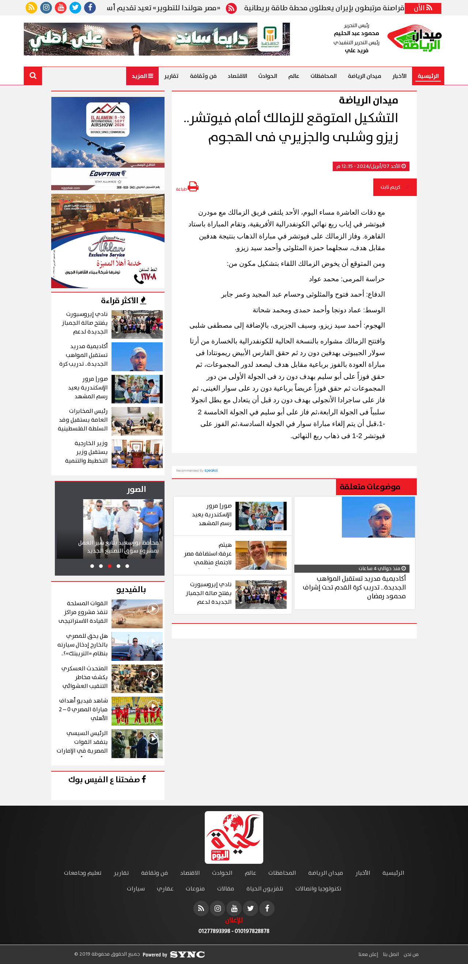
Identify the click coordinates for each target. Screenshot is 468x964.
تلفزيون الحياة (264, 888)
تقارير (171, 76)
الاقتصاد (237, 76)
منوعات (195, 888)
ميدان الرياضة (364, 76)
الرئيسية (428, 76)
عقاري (165, 888)
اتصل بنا (390, 954)
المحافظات (323, 76)
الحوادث (267, 76)
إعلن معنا (368, 954)
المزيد (140, 76)
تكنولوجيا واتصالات (318, 888)
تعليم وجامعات (83, 873)
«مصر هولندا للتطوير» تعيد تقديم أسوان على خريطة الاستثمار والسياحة (131, 8)
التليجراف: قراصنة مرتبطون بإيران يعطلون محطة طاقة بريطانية (362, 8)
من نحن (411, 954)
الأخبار (399, 76)
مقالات (225, 888)
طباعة (182, 189)
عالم (293, 76)
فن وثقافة (203, 76)
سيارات (136, 888)
